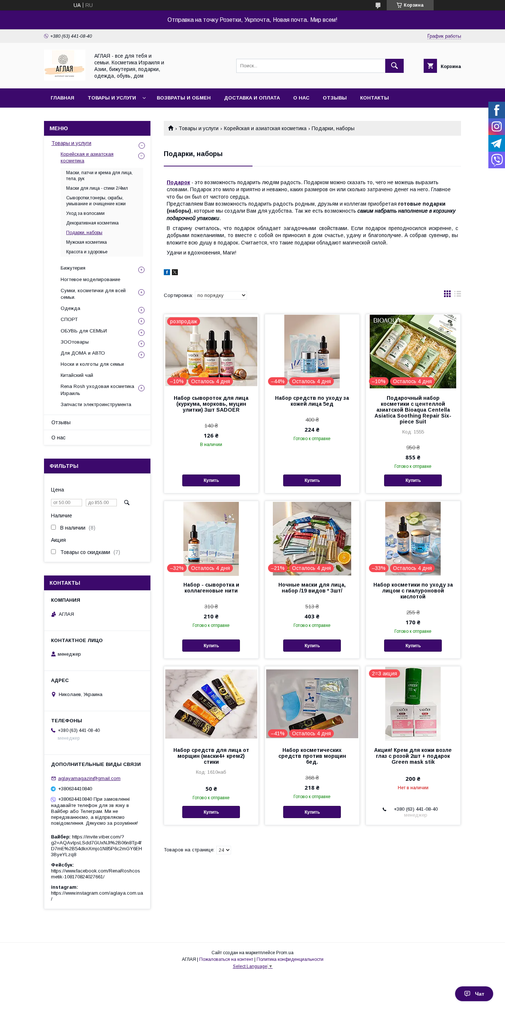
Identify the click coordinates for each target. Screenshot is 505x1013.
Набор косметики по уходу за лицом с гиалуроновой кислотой (413, 591)
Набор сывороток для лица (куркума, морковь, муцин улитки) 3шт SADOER (211, 404)
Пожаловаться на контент (226, 959)
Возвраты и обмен (184, 98)
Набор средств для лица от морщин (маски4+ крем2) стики (211, 756)
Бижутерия (73, 268)
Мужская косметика (86, 242)
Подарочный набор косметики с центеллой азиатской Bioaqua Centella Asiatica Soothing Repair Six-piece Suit (412, 410)
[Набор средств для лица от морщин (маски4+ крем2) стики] (211, 703)
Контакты (374, 98)
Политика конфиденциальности (290, 959)
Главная (62, 98)
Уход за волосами (85, 213)
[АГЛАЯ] (64, 79)
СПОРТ (69, 319)
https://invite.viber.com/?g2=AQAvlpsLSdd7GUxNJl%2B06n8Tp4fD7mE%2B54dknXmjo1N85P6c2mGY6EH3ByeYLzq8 (96, 845)
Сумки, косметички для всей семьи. (93, 294)
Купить (211, 480)
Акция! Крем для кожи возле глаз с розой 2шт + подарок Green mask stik (413, 756)
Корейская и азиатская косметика (265, 128)
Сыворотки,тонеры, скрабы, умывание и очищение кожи (96, 200)
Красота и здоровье (87, 251)
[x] (175, 273)
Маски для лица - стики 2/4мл (97, 188)
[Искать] (394, 66)
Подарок (178, 182)
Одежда (70, 308)
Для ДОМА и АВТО (83, 353)
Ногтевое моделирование (90, 279)
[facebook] (167, 273)
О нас (301, 98)
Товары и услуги (112, 98)
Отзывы (335, 98)
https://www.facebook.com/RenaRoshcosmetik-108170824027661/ (95, 873)
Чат (479, 994)
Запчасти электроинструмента (96, 404)
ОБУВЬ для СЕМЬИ (84, 331)
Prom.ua (285, 952)
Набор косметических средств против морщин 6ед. (312, 756)
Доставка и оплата (252, 98)
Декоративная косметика (92, 223)
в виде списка (457, 295)
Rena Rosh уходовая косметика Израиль (97, 390)
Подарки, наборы (84, 232)
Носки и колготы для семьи (92, 364)
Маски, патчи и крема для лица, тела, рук (99, 175)
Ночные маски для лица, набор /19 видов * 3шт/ (312, 588)
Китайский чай (77, 375)
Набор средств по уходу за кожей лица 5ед (312, 401)
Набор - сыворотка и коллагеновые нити (211, 588)
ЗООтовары (75, 342)
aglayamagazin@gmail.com (89, 778)
